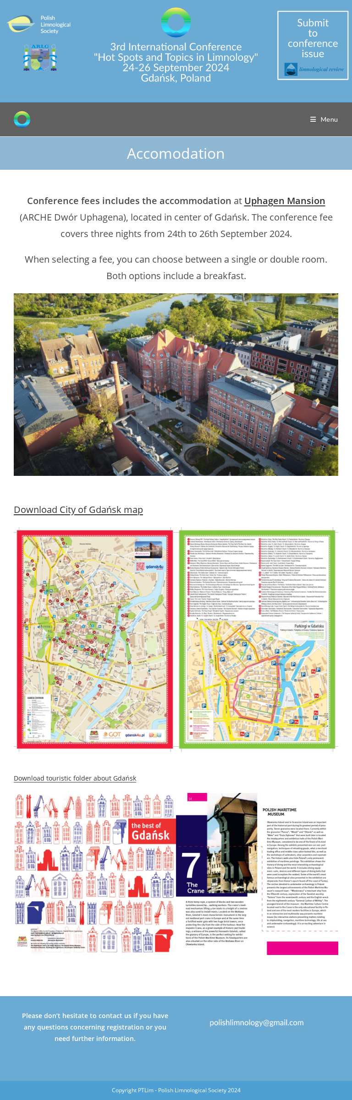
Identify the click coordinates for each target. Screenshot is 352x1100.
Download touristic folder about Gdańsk (75, 778)
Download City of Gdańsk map (78, 509)
